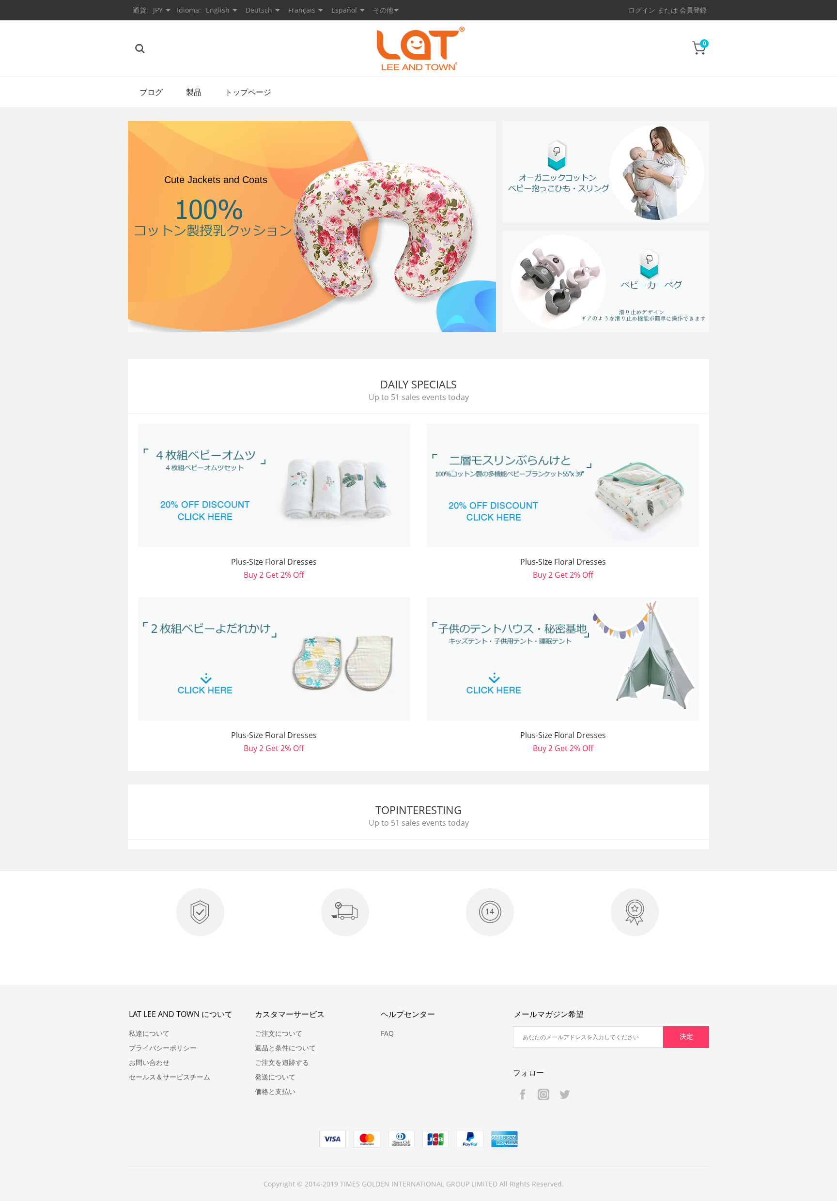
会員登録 (693, 10)
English (218, 10)
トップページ (248, 92)
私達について (149, 1033)
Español (344, 10)
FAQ (387, 1033)
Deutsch (259, 10)
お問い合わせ (149, 1062)
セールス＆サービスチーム (169, 1076)
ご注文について (278, 1033)
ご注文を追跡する (282, 1062)
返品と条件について (285, 1047)
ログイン (641, 10)
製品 (194, 92)
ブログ (151, 92)
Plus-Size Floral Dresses (274, 561)
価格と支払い (275, 1091)
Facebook (522, 1094)
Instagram (543, 1094)
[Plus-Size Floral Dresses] (274, 485)
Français (301, 10)
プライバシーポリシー (163, 1047)
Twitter (564, 1094)
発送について (275, 1076)
